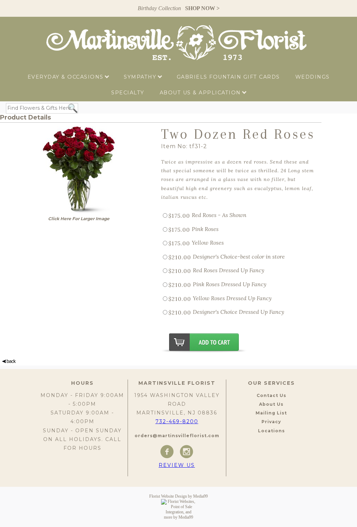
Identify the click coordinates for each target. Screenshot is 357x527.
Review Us (177, 465)
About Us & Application (201, 92)
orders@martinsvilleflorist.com (177, 435)
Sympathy (141, 77)
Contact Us (271, 395)
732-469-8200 (176, 421)
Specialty (127, 92)
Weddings (312, 77)
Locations (271, 430)
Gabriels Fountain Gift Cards (228, 77)
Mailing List (271, 413)
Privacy (271, 421)
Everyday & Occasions (67, 77)
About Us (271, 404)
